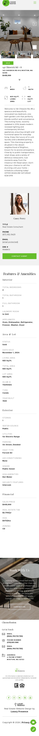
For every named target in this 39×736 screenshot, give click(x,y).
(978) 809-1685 (12, 642)
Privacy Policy (29, 722)
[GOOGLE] (25, 698)
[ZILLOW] (30, 698)
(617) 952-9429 (8, 234)
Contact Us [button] (20, 607)
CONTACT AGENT (19, 256)
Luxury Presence (19, 711)
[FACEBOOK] (9, 698)
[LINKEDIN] (20, 698)
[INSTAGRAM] (14, 698)
